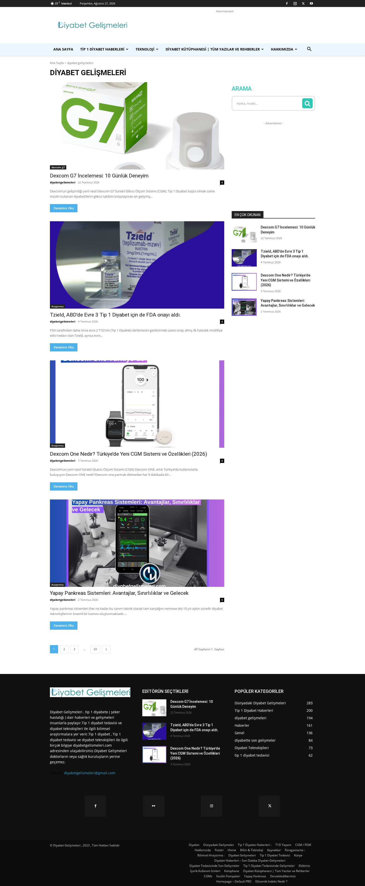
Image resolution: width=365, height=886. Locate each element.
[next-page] (106, 649)
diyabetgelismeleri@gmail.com (89, 773)
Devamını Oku (64, 208)
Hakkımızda (282, 49)
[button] (309, 49)
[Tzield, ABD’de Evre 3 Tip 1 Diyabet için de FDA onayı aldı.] (137, 265)
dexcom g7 (58, 167)
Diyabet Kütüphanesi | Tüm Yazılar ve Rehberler (213, 49)
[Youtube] (311, 3)
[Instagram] (295, 3)
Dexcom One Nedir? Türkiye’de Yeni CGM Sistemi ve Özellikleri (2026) (128, 454)
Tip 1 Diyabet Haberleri (102, 49)
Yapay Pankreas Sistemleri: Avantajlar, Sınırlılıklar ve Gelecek (119, 593)
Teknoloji (145, 49)
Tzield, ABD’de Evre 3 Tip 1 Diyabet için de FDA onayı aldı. (115, 315)
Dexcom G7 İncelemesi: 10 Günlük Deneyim (99, 176)
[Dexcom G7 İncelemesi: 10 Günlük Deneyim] (137, 125)
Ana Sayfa (63, 49)
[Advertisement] (224, 25)
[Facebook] (287, 3)
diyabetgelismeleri (62, 182)
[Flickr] (153, 806)
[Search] (307, 103)
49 (95, 649)
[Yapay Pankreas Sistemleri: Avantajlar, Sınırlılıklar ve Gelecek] (137, 543)
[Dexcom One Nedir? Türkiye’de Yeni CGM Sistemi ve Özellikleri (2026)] (137, 404)
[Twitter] (303, 3)
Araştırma (57, 306)
